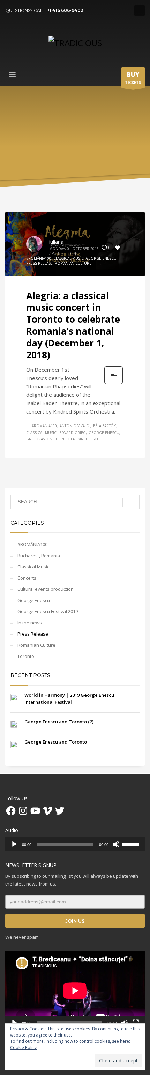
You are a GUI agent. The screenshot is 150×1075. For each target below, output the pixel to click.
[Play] (14, 844)
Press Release (39, 263)
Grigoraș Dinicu (42, 439)
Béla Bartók (104, 425)
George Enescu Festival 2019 (47, 611)
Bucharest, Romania (38, 555)
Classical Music (68, 258)
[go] (131, 502)
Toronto (25, 656)
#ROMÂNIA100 (38, 258)
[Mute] (116, 844)
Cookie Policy (23, 1048)
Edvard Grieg (72, 432)
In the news (29, 622)
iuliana (56, 241)
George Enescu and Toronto (55, 742)
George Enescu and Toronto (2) (58, 721)
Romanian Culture (73, 263)
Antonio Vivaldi (75, 425)
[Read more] (113, 383)
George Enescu (101, 258)
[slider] (131, 843)
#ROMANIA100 (44, 425)
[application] (75, 844)
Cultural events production (45, 589)
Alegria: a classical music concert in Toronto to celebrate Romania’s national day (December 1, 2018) (73, 325)
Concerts (26, 578)
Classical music (41, 432)
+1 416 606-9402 (65, 10)
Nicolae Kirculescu (80, 439)
